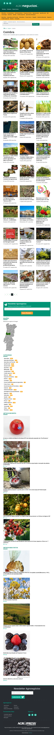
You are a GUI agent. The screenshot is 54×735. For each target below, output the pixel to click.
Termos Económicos (21, 21)
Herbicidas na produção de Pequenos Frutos (14, 653)
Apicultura (4, 17)
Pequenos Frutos (28, 13)
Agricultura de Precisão (12, 17)
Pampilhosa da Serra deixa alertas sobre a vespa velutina (27, 115)
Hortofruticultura (19, 13)
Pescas (6, 400)
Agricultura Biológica (30, 14)
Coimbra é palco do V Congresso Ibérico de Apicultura (25, 242)
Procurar (36, 24)
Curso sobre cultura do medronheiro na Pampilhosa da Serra (9, 74)
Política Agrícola (21, 14)
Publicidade (16, 707)
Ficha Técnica (16, 708)
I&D (48, 13)
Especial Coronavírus (9, 376)
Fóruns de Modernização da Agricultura (13, 382)
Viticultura (4, 13)
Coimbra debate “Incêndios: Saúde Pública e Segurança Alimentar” (27, 157)
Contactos (9, 9)
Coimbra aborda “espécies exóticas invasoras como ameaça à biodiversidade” (43, 262)
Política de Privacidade (8, 708)
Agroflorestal (43, 13)
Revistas (4, 9)
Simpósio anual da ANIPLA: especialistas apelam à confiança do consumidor (10, 94)
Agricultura (6, 358)
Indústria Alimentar (41, 17)
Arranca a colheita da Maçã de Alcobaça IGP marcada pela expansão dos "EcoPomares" (25, 438)
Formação (17, 18)
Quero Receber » (27, 313)
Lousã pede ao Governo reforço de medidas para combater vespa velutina (42, 74)
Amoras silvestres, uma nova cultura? (13, 678)
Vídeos (5, 408)
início (6, 28)
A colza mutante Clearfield (10, 599)
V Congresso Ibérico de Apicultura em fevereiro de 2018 (27, 262)
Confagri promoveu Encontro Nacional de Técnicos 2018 (9, 199)
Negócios (49, 17)
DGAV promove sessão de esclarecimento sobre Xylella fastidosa (43, 284)
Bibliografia (6, 23)
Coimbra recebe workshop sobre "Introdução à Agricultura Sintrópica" (10, 52)
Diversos (6, 375)
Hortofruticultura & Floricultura (11, 386)
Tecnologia (4, 14)
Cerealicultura (10, 13)
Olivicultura (21, 17)
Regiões (5, 21)
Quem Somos (15, 9)
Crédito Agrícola (5, 18)
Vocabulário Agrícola (12, 21)
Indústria (10, 14)
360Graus (30, 732)
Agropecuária (36, 13)
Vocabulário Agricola (8, 714)
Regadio (34, 17)
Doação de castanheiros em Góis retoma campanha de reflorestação (43, 179)
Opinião (14, 14)
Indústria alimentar (8, 389)
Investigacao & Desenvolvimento (11, 391)
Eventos (12, 18)
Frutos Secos (28, 17)
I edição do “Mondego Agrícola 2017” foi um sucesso (9, 284)
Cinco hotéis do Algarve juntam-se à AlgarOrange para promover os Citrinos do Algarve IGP (26, 516)
